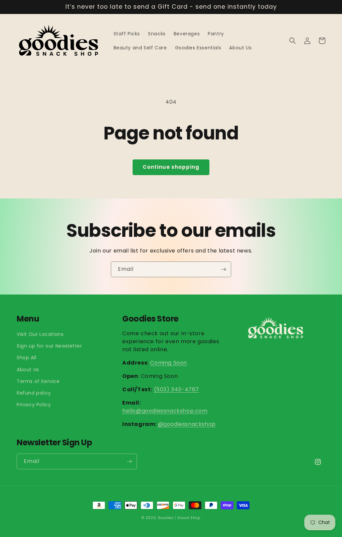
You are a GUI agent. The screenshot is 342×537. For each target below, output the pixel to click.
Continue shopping (171, 166)
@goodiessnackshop (187, 424)
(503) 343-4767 (176, 389)
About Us (28, 369)
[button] (292, 40)
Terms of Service (38, 381)
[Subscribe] (223, 269)
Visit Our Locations (40, 334)
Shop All (26, 357)
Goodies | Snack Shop (179, 517)
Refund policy (34, 393)
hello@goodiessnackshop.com (165, 411)
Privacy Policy (34, 404)
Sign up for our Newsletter (49, 346)
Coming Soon (168, 363)
